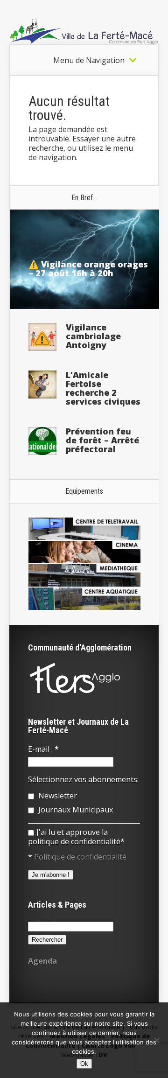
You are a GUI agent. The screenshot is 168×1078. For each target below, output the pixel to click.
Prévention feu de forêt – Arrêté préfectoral (102, 440)
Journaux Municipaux (74, 809)
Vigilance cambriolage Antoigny (93, 336)
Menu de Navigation (89, 60)
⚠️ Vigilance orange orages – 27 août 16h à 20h (88, 269)
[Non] (156, 1040)
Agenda (42, 961)
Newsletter (56, 795)
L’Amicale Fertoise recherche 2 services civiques (103, 388)
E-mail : (43, 749)
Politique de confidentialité (80, 857)
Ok (84, 1063)
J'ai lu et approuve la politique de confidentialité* (76, 836)
